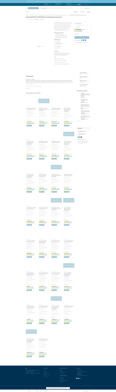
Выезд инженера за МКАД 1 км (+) (61, 37)
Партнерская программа (64, 380)
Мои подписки (62, 381)
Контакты (45, 374)
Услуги (45, 371)
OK (68, 388)
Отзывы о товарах (46, 375)
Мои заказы (61, 378)
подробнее (28, 88)
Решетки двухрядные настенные (59, 58)
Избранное (36, 19)
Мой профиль (62, 377)
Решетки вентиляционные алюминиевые (60, 60)
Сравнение (42, 19)
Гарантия (61, 371)
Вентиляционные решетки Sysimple (60, 62)
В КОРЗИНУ (82, 37)
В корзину (29, 125)
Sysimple (41, 46)
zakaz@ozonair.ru (82, 139)
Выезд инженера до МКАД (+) (61, 35)
